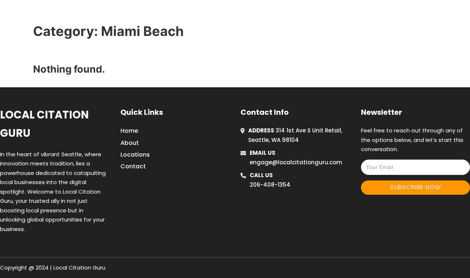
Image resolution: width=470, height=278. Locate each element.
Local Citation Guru (44, 123)
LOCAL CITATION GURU (97, 14)
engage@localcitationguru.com (296, 162)
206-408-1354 (270, 185)
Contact (133, 166)
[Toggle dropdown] (414, 14)
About (129, 143)
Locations (364, 14)
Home (331, 14)
